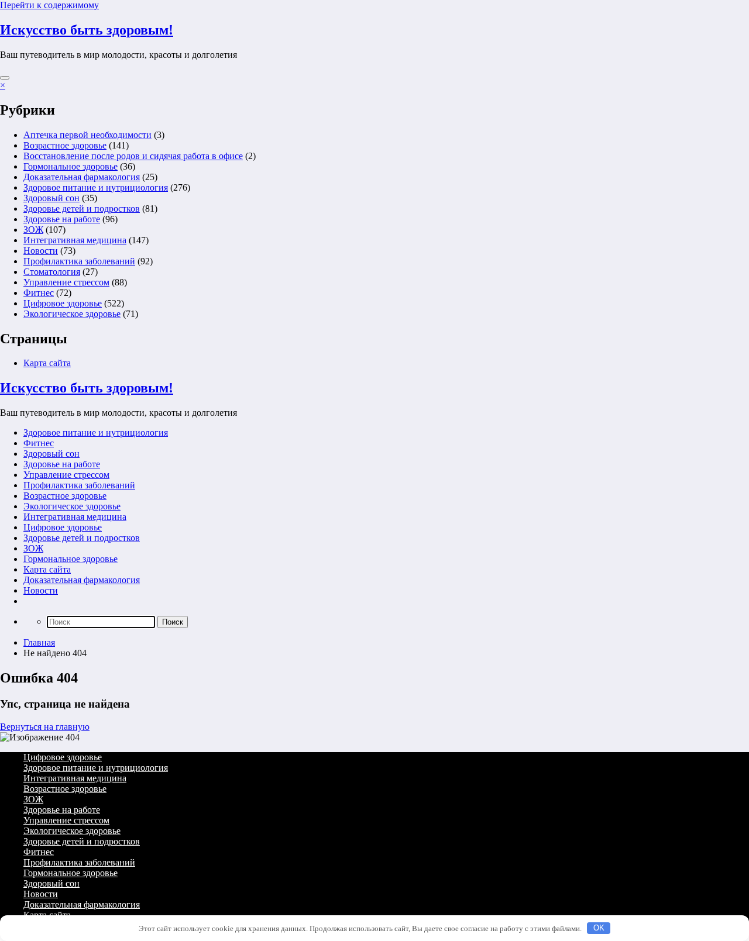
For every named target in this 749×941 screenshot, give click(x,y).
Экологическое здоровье (72, 314)
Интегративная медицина (74, 240)
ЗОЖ (33, 230)
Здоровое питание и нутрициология (95, 187)
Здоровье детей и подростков (81, 208)
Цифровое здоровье (62, 303)
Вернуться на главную (45, 727)
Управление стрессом (66, 282)
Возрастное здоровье (64, 145)
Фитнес (38, 293)
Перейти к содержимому (49, 5)
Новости (40, 251)
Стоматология (51, 272)
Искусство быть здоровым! (86, 29)
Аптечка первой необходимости (87, 135)
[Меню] (4, 78)
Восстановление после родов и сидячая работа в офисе (133, 156)
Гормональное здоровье (70, 166)
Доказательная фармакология (81, 177)
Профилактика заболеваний (79, 261)
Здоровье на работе (61, 219)
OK (598, 927)
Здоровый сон (51, 198)
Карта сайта (47, 363)
